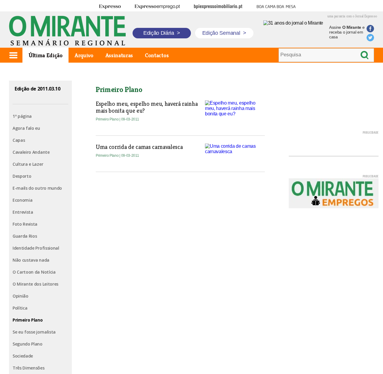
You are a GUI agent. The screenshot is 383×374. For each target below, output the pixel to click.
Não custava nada (31, 260)
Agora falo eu (26, 128)
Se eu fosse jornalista (34, 332)
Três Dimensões (29, 368)
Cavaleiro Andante (31, 152)
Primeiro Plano (28, 320)
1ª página (22, 116)
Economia (22, 200)
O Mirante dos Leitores (35, 284)
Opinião (20, 296)
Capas (19, 140)
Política (20, 308)
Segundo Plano (27, 344)
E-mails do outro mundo (37, 188)
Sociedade (23, 356)
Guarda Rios (25, 236)
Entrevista (23, 212)
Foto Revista (25, 224)
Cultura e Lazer (28, 164)
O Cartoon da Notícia (34, 272)
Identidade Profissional (36, 248)
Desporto (22, 176)
